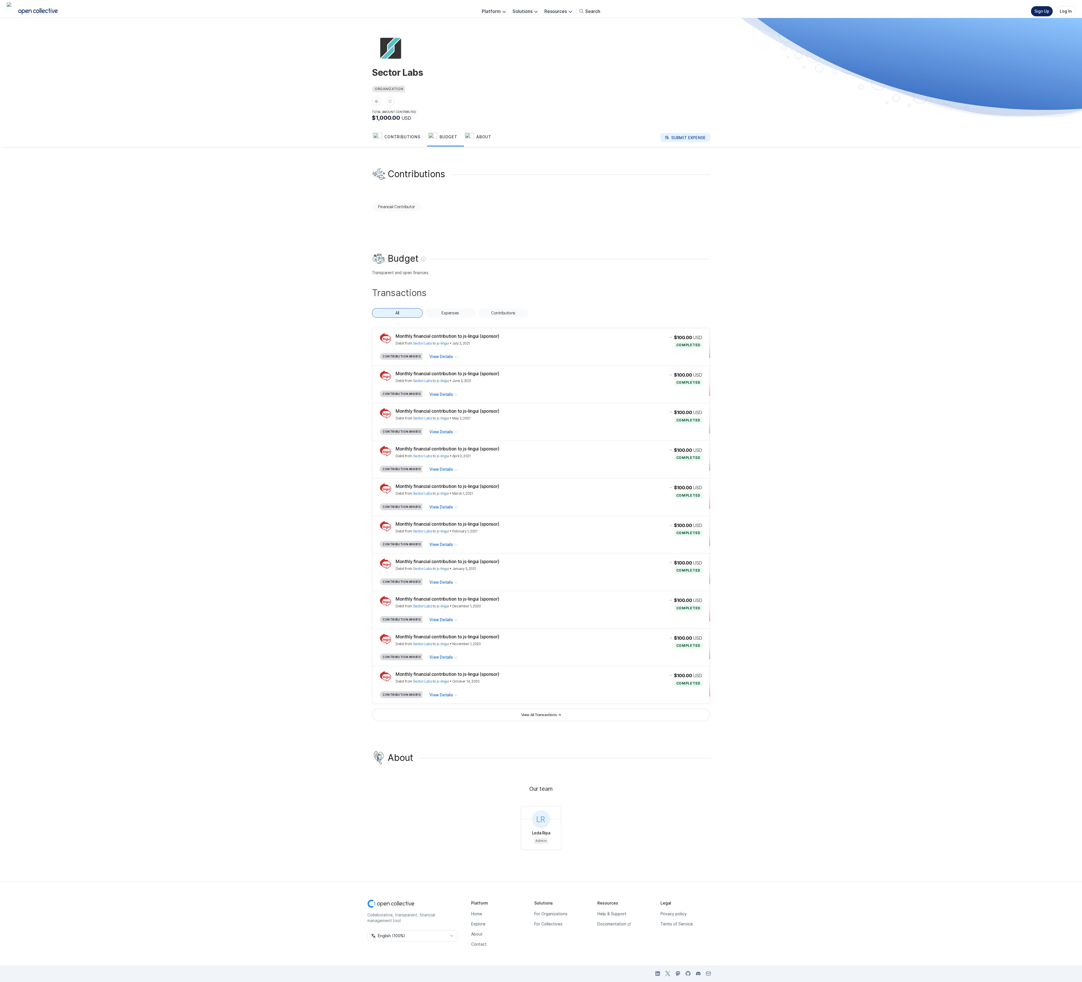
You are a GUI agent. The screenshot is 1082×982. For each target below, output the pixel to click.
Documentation (611, 923)
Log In (1066, 11)
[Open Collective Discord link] (698, 973)
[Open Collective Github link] (688, 973)
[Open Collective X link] (668, 973)
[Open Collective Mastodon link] (678, 973)
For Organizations (550, 913)
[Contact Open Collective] (708, 973)
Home (476, 913)
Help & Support (611, 913)
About (477, 934)
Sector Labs (422, 343)
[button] (399, 137)
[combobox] (412, 935)
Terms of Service (676, 923)
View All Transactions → (541, 714)
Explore (478, 923)
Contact (479, 944)
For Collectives (548, 923)
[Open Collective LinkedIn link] (658, 973)
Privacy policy (673, 913)
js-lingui (443, 343)
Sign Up (1041, 11)
